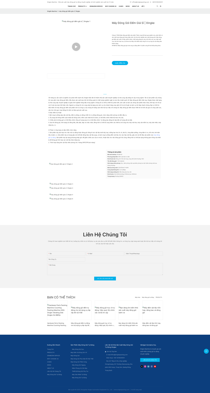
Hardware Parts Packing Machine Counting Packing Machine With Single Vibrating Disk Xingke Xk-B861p (56, 324)
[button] (144, 6)
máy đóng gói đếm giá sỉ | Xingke (69, 11)
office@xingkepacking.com (140, 2)
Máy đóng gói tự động (148, 297)
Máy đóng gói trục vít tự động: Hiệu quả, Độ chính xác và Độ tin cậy (105, 324)
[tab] (105, 93)
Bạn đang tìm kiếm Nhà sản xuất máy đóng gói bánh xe (128, 324)
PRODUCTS (159, 297)
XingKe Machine (52, 11)
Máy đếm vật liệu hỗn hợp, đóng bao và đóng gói (151, 324)
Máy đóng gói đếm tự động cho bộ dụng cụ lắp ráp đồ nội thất (80, 324)
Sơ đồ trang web (136, 389)
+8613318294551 (157, 2)
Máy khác (137, 297)
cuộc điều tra (120, 63)
